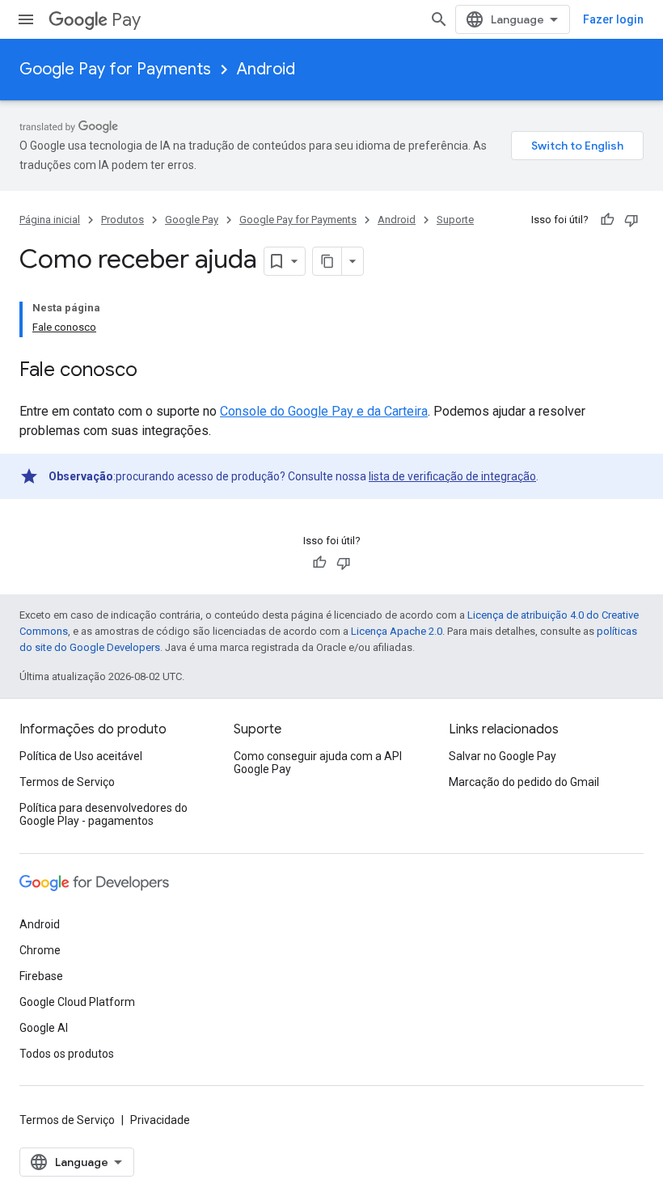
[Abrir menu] (26, 19)
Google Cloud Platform (77, 1001)
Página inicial (49, 219)
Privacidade (160, 1120)
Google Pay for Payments (115, 69)
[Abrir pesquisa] (439, 19)
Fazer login (613, 19)
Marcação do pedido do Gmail (524, 781)
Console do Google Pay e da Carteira (324, 411)
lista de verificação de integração (452, 476)
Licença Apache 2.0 (396, 631)
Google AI (43, 1027)
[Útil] (607, 220)
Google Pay (191, 219)
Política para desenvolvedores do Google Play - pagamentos (103, 814)
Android (266, 69)
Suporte (455, 219)
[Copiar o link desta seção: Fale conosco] (153, 371)
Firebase (41, 976)
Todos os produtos (66, 1053)
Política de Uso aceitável (80, 756)
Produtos (122, 219)
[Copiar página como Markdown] (327, 261)
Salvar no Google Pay (502, 756)
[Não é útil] (631, 220)
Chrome (40, 950)
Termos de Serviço (67, 781)
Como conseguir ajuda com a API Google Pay (318, 762)
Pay (126, 20)
